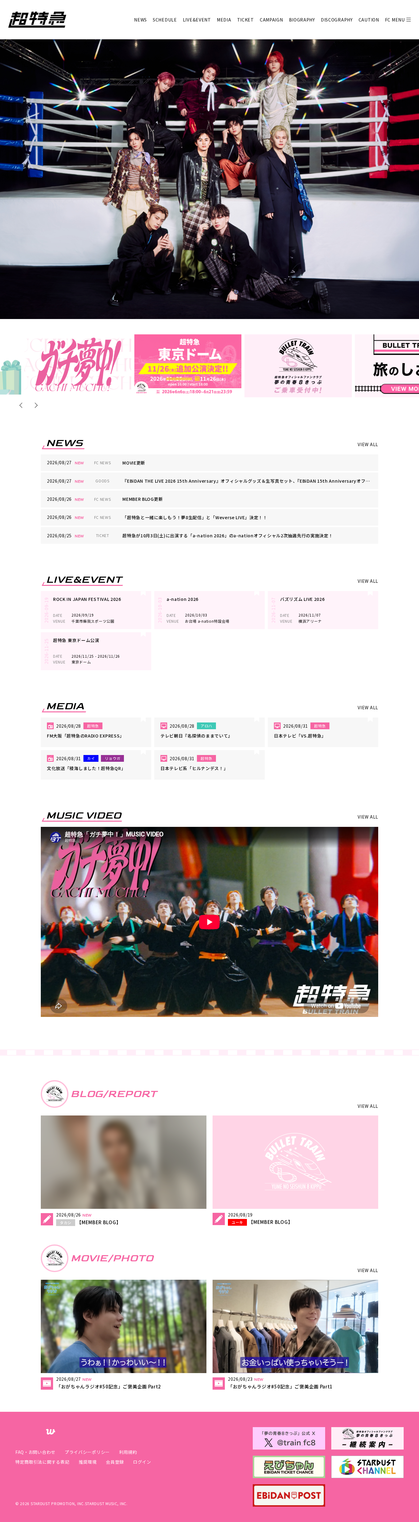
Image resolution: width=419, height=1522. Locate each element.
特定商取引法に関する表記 (42, 1462)
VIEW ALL (368, 444)
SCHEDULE (165, 20)
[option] (77, 364)
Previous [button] (22, 405)
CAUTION (369, 20)
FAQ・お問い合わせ (35, 1452)
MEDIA (224, 20)
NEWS (140, 20)
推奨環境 (88, 1462)
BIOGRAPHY (302, 20)
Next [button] (35, 405)
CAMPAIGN (271, 20)
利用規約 (128, 1452)
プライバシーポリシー (87, 1452)
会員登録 (115, 1462)
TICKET (245, 20)
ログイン (142, 1462)
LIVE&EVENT (197, 20)
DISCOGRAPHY (337, 20)
